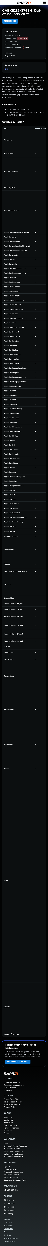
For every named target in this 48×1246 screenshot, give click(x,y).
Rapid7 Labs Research (13, 1151)
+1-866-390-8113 (11, 1190)
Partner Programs (11, 1128)
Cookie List (7, 1235)
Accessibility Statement (11, 1238)
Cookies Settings (9, 1241)
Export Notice (8, 1229)
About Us (8, 1117)
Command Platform (12, 1082)
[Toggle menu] (44, 2)
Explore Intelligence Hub (18, 1062)
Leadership (8, 1120)
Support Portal (10, 1169)
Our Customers (10, 1125)
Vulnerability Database (13, 1154)
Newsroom (8, 1122)
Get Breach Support (12, 1104)
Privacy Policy (8, 1225)
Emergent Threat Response (15, 1146)
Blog (6, 1143)
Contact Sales (10, 1107)
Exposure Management (14, 1085)
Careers (7, 1133)
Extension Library (11, 1175)
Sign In (7, 1167)
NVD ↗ (7, 69)
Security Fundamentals (13, 1156)
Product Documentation (14, 1172)
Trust (5, 1232)
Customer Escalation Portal (15, 1180)
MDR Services (10, 1088)
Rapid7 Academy (11, 1177)
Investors (8, 1130)
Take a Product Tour (13, 1102)
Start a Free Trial (11, 1099)
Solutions (8, 1090)
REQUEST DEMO (10, 21)
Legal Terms (8, 1222)
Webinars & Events (12, 1148)
